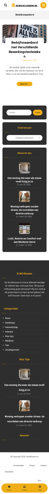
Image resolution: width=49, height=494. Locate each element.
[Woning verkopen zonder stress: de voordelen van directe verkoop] (24, 196)
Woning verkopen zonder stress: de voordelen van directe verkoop (24, 210)
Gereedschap (11, 327)
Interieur (9, 331)
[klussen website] (24, 5)
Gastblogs (10, 322)
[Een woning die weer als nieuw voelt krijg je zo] (24, 167)
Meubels (9, 340)
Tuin (7, 345)
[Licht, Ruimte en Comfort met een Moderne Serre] (24, 228)
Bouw (7, 318)
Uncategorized (12, 349)
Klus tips (9, 336)
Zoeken (37, 112)
